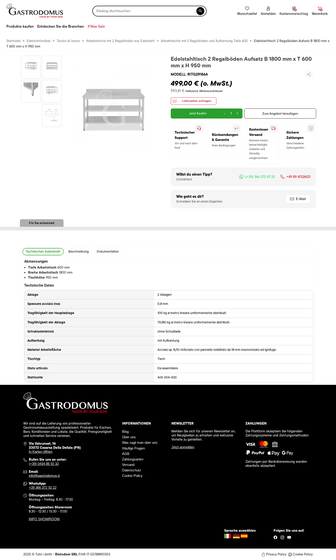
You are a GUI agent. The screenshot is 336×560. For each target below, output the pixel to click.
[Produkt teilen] (308, 74)
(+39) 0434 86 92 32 (44, 464)
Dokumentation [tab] (108, 251)
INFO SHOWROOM (44, 519)
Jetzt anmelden (182, 447)
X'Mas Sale (96, 26)
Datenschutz (131, 470)
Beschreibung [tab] (78, 251)
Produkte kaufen (20, 26)
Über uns (129, 437)
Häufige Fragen (133, 448)
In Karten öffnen (40, 452)
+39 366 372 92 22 (42, 487)
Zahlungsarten (132, 459)
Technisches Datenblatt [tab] (43, 251)
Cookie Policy (132, 476)
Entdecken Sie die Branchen (60, 26)
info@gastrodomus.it (44, 476)
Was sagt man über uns (139, 442)
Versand (128, 465)
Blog (125, 431)
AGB (125, 454)
